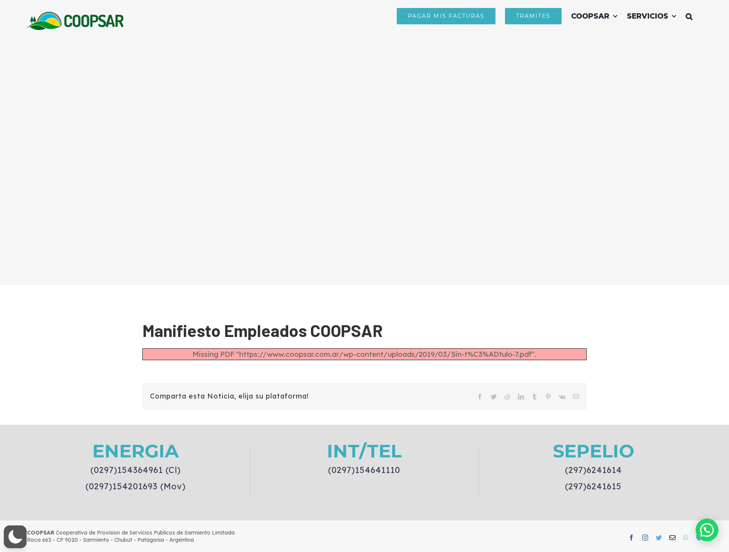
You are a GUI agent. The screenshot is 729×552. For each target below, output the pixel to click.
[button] (689, 16)
